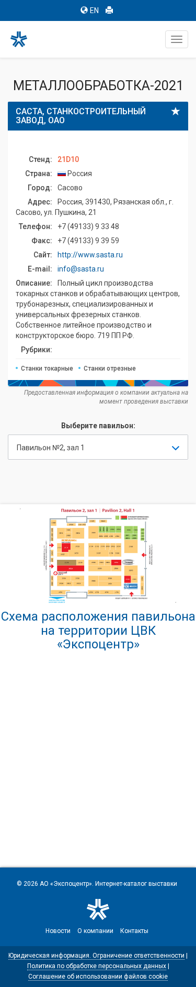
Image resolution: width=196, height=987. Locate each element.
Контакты (134, 931)
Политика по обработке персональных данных (96, 966)
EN (94, 10)
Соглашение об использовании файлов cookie (98, 976)
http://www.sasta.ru (90, 255)
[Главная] (23, 39)
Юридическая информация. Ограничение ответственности (96, 955)
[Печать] (109, 10)
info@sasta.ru (80, 269)
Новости (58, 931)
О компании (95, 931)
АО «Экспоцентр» (66, 883)
